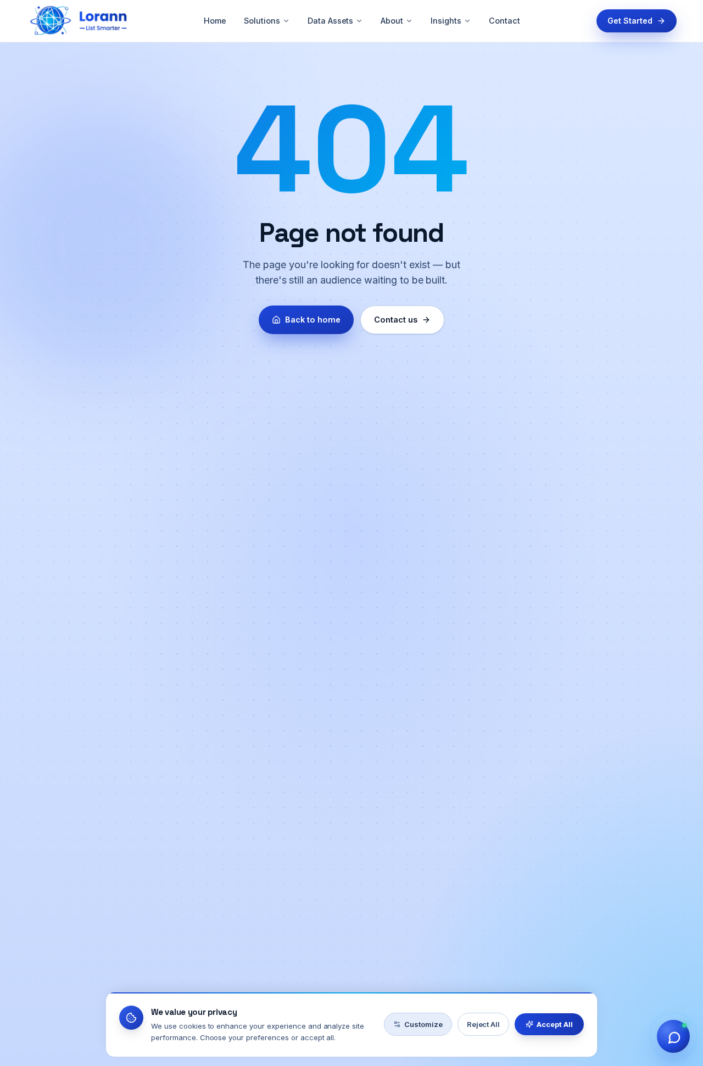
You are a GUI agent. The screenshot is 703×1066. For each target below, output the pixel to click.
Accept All (555, 1024)
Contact (504, 20)
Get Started (629, 20)
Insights (446, 20)
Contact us (395, 319)
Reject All (483, 1024)
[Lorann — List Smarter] (76, 21)
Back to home (313, 319)
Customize (423, 1024)
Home (215, 20)
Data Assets (331, 20)
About (392, 20)
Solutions (262, 20)
